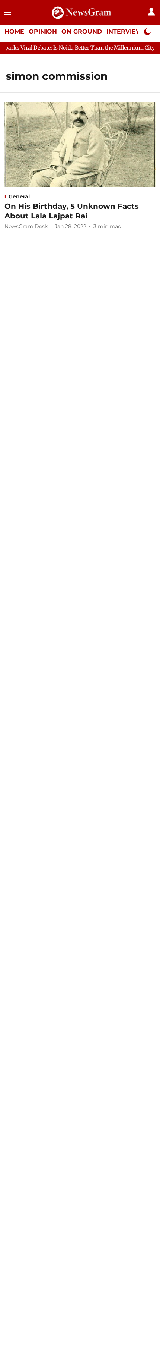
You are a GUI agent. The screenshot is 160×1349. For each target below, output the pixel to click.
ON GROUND (81, 31)
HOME (14, 31)
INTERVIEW (124, 31)
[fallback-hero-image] (80, 144)
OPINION (43, 31)
